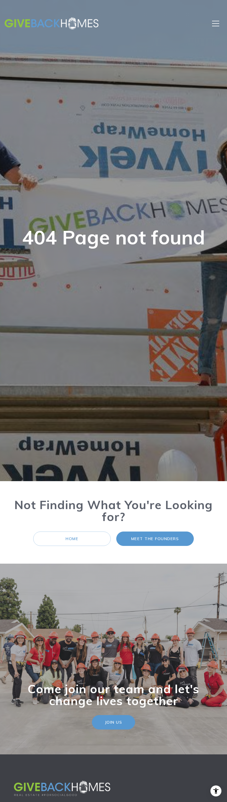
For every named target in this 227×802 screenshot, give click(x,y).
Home (72, 538)
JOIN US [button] (113, 722)
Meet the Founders (155, 538)
